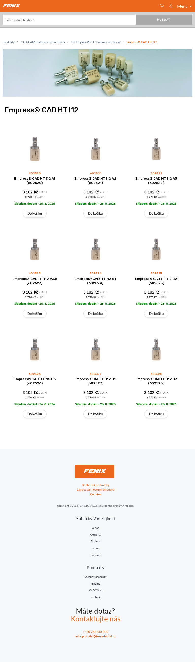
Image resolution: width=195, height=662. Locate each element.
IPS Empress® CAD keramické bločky (96, 42)
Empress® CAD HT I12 (141, 42)
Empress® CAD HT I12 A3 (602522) (156, 180)
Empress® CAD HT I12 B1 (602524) (95, 280)
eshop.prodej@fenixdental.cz (95, 636)
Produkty (9, 42)
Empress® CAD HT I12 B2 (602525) (156, 280)
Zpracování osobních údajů (95, 489)
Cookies (95, 494)
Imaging (95, 583)
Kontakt (95, 555)
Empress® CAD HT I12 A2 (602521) (95, 180)
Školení (95, 541)
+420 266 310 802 (95, 632)
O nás (95, 527)
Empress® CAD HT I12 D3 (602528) (156, 381)
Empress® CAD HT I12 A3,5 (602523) (34, 280)
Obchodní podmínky (95, 485)
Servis (95, 548)
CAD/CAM (95, 590)
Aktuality (95, 534)
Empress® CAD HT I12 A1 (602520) (34, 180)
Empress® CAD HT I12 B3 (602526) (35, 381)
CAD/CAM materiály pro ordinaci (43, 42)
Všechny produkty (95, 576)
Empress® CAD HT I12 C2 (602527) (95, 381)
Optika (95, 597)
